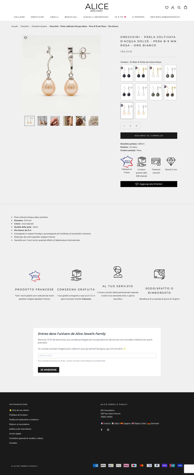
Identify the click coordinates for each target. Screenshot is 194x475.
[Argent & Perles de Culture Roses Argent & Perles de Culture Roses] (141, 110)
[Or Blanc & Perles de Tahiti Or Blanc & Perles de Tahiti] (155, 91)
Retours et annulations (19, 424)
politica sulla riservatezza (20, 429)
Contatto (13, 443)
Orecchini (37, 17)
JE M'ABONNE (48, 369)
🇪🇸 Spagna (125, 423)
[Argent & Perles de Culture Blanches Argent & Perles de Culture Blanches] (141, 91)
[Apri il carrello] (185, 7)
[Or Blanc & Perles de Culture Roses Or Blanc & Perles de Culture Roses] (126, 110)
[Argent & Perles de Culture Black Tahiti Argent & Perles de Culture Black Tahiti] (126, 91)
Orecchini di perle (39, 26)
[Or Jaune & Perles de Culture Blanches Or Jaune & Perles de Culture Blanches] (155, 73)
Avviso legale (15, 433)
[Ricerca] (179, 7)
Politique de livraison (18, 415)
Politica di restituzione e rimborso (24, 419)
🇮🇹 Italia (115, 423)
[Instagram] (108, 429)
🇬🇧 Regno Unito (139, 423)
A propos (138, 17)
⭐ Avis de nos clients (19, 410)
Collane (19, 17)
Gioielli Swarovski (96, 17)
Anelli (54, 17)
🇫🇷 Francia (105, 423)
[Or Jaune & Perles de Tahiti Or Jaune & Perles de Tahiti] (170, 91)
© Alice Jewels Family (24, 466)
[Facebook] (102, 429)
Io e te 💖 (120, 17)
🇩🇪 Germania (153, 423)
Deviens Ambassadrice (165, 17)
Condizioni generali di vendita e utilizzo (26, 438)
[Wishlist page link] (166, 7)
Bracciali (71, 17)
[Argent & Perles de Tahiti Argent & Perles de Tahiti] (170, 73)
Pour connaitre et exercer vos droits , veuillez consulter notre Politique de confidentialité (71, 361)
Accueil (14, 26)
